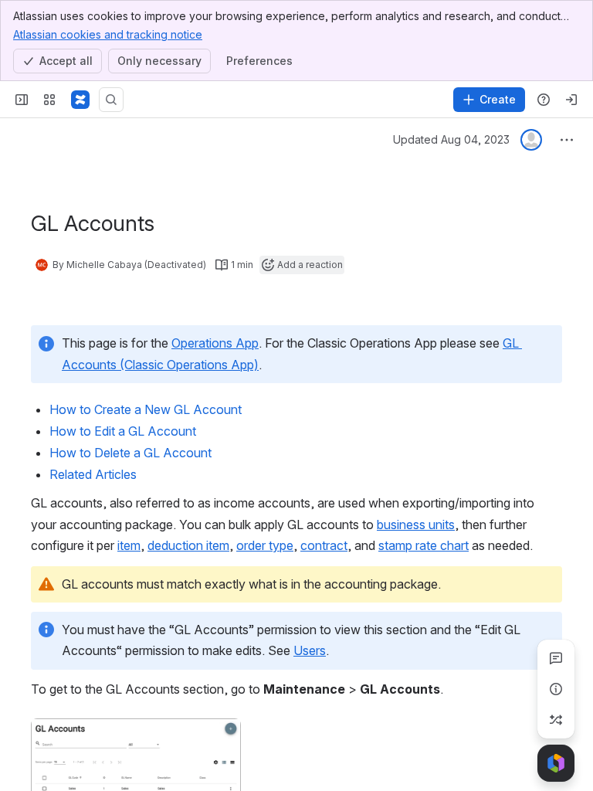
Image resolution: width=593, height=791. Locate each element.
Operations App (215, 343)
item (129, 545)
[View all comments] (556, 658)
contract (323, 545)
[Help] (543, 99)
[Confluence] (80, 99)
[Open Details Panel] (556, 689)
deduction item (188, 545)
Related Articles (93, 474)
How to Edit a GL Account (122, 431)
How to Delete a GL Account (130, 452)
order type (264, 545)
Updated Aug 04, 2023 (451, 139)
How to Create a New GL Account (147, 409)
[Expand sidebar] (21, 99)
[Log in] (571, 99)
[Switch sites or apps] (49, 99)
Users (309, 650)
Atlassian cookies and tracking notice (107, 34)
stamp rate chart (423, 545)
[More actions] (566, 139)
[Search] (111, 99)
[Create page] (556, 720)
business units (416, 524)
